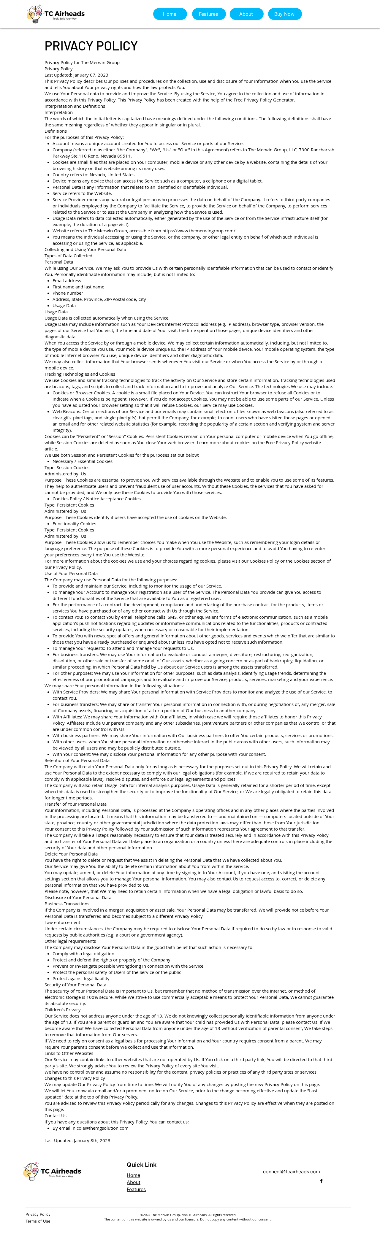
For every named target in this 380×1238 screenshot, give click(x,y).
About (133, 1182)
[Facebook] (321, 1181)
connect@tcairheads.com (291, 1171)
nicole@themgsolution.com (101, 1128)
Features (136, 1189)
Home (133, 1175)
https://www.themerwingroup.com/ (198, 231)
